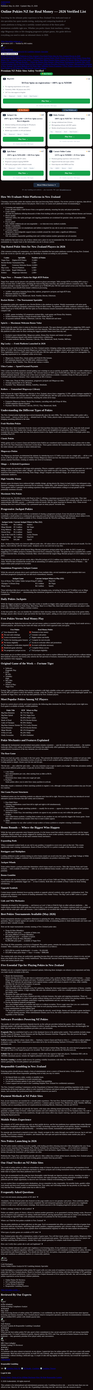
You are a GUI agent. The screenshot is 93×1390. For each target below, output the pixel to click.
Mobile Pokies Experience (51, 66)
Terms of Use (16, 1377)
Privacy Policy (6, 1377)
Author (3, 4)
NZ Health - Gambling (30, 1368)
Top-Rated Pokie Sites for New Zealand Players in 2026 (59, 56)
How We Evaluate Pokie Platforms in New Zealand (20, 56)
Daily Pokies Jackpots (63, 58)
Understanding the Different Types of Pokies (17, 58)
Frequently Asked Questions (35, 68)
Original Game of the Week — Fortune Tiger (26, 60)
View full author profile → (10, 1290)
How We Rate (41, 1377)
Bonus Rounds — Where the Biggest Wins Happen (34, 62)
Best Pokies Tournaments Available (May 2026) (72, 62)
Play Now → (46, 101)
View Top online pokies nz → (11, 41)
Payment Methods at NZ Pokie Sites (27, 66)
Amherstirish (5, 2)
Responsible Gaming (54, 1377)
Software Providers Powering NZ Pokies (57, 64)
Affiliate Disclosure (29, 1377)
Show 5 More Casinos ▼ (46, 185)
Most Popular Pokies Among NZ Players (59, 60)
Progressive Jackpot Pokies (44, 58)
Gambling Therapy (48, 1368)
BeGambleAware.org (65, 190)
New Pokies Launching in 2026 (74, 66)
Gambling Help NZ (12, 1368)
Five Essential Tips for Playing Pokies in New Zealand (21, 64)
